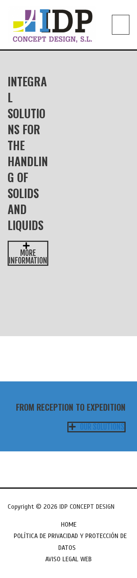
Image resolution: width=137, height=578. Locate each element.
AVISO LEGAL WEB (68, 559)
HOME (68, 525)
